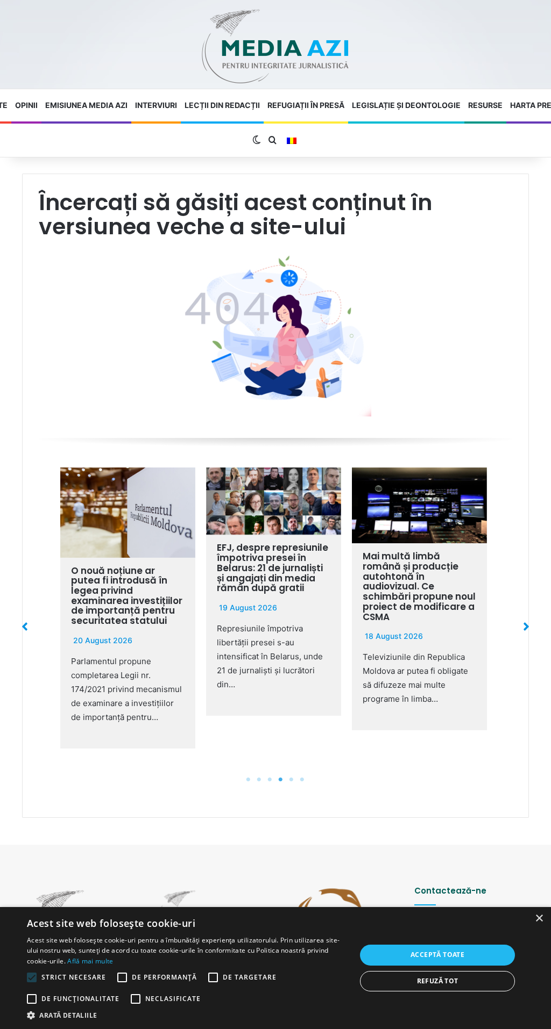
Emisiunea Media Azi (86, 105)
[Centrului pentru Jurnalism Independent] (275, 47)
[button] (25, 626)
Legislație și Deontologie (406, 105)
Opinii (26, 105)
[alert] (275, 968)
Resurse (485, 105)
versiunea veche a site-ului (192, 226)
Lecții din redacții (222, 105)
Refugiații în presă (305, 105)
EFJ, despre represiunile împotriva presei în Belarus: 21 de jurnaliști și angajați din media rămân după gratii (272, 567)
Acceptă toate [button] (437, 954)
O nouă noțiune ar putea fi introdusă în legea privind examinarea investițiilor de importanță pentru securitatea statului (126, 595)
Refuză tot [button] (437, 980)
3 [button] (270, 779)
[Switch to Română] (291, 140)
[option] (128, 608)
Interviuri (156, 105)
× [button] (539, 919)
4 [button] (281, 779)
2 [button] (259, 779)
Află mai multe (90, 961)
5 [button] (291, 779)
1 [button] (248, 779)
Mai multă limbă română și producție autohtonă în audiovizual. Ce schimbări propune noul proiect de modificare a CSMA (419, 586)
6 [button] (302, 779)
